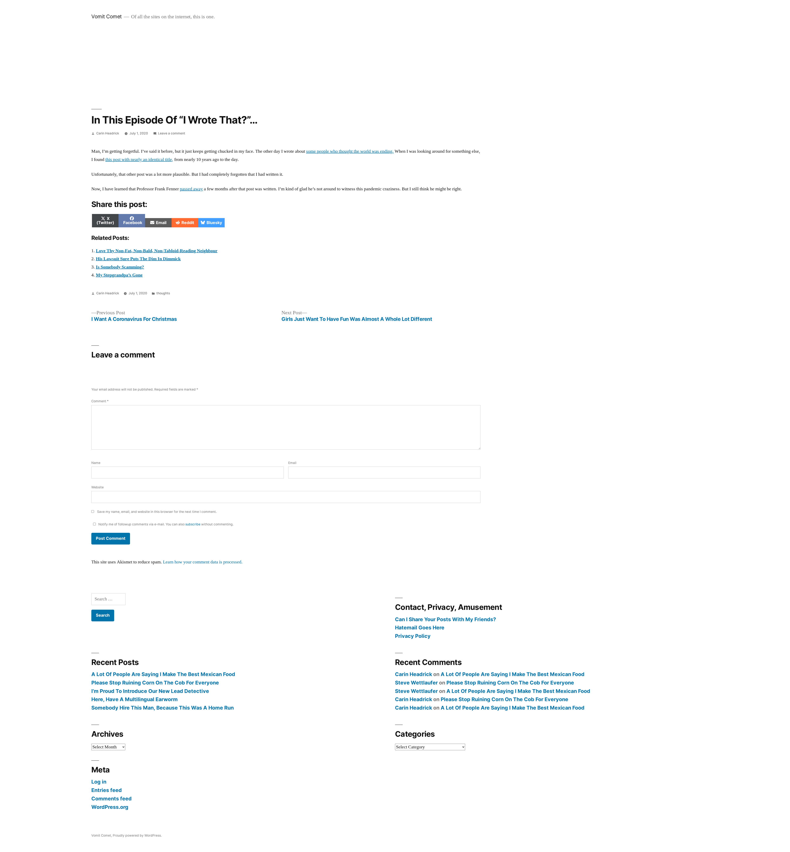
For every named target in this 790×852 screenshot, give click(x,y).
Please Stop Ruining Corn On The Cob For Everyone (155, 683)
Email (292, 463)
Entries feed (106, 790)
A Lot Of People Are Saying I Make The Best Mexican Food (163, 674)
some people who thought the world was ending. (350, 151)
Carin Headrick (107, 133)
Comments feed (111, 798)
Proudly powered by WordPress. (137, 835)
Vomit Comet (106, 16)
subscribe (192, 524)
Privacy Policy (413, 636)
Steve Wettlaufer (416, 683)
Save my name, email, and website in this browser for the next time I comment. (157, 512)
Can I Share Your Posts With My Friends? (445, 619)
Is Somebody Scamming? (120, 267)
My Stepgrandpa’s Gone (119, 275)
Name (95, 463)
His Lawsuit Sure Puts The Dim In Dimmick (138, 259)
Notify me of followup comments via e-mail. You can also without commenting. (166, 524)
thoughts (163, 293)
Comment (100, 401)
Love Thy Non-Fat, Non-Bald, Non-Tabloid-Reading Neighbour (156, 251)
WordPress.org (109, 807)
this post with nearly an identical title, (139, 159)
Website (97, 487)
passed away (191, 189)
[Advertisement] (395, 64)
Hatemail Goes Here (419, 627)
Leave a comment (171, 133)
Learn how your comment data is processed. (203, 562)
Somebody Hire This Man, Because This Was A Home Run (162, 708)
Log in (98, 782)
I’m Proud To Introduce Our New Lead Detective (150, 691)
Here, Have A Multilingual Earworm (134, 699)
